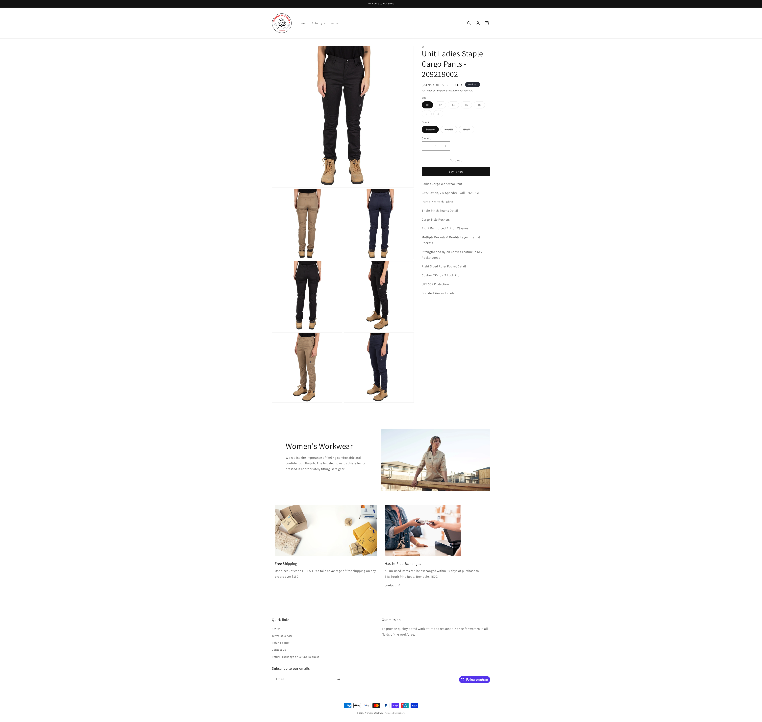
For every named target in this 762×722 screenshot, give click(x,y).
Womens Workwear (375, 712)
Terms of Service (282, 635)
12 (442, 105)
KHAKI (451, 130)
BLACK (432, 130)
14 (455, 105)
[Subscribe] (338, 679)
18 (481, 105)
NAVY (468, 130)
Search (276, 628)
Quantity (427, 138)
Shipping (442, 90)
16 (468, 105)
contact (390, 585)
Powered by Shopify (395, 712)
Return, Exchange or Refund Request (295, 656)
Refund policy (281, 642)
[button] (318, 23)
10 (429, 105)
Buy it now (456, 171)
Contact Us (279, 649)
